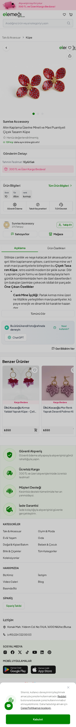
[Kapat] (68, 688)
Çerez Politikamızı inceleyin (36, 707)
